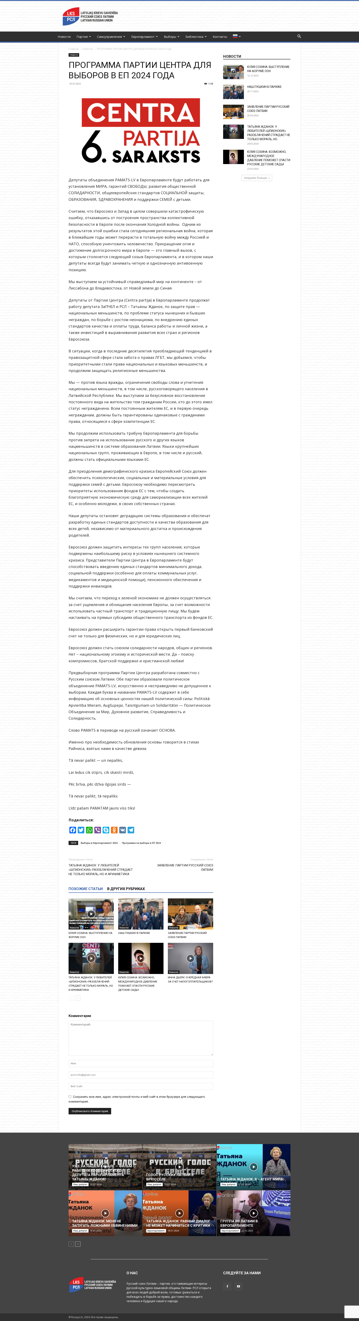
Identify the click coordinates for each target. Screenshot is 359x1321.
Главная (74, 49)
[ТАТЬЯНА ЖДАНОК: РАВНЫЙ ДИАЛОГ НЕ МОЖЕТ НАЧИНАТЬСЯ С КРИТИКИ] (179, 1213)
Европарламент (143, 36)
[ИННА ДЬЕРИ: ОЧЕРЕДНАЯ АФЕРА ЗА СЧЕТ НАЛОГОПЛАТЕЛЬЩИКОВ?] (190, 958)
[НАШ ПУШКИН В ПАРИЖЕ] (141, 914)
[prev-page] (71, 998)
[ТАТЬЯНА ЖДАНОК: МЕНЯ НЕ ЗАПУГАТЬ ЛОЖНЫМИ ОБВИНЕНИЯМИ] (105, 1213)
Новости (64, 36)
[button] (299, 37)
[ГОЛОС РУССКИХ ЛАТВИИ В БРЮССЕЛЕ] (179, 1167)
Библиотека (194, 36)
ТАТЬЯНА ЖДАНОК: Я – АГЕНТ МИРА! (252, 1179)
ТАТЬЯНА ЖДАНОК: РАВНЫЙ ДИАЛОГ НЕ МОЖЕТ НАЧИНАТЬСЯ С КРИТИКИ (178, 1223)
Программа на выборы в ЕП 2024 (141, 842)
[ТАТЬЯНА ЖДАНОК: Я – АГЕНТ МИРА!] (253, 1167)
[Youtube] (238, 1286)
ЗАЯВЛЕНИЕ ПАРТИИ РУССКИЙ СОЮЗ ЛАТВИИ (185, 867)
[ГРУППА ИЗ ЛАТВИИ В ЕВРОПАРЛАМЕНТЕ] (253, 1213)
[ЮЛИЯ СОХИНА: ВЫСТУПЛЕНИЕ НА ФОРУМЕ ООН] (91, 914)
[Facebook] (227, 1286)
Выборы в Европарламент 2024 (99, 842)
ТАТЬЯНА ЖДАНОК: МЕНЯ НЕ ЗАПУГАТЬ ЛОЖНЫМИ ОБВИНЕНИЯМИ (105, 1223)
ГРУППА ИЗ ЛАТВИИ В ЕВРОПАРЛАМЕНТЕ (239, 1223)
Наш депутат (80, 1184)
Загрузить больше (255, 178)
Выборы (170, 36)
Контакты (220, 36)
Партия (82, 36)
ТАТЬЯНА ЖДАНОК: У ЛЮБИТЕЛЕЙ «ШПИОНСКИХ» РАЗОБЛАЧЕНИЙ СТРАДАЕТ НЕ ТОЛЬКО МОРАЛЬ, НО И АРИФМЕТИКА (101, 869)
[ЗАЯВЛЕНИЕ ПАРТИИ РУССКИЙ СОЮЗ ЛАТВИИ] (190, 914)
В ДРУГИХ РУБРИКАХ (126, 889)
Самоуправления (109, 36)
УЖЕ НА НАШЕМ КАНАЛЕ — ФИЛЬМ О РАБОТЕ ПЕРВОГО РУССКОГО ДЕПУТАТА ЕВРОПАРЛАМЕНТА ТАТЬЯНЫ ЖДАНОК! (103, 1172)
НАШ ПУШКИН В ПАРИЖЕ (134, 933)
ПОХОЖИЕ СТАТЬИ (86, 889)
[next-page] (77, 998)
